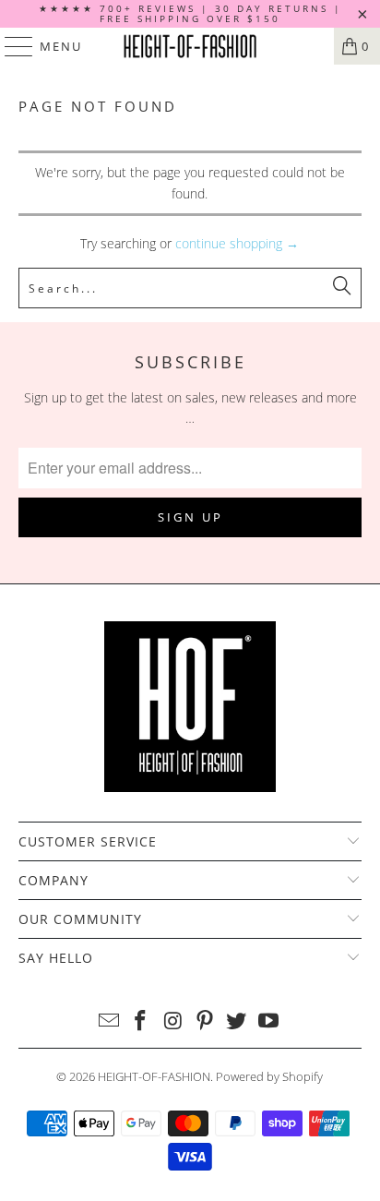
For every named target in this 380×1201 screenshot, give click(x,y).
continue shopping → (237, 243)
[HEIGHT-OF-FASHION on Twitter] (237, 1021)
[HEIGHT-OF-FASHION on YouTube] (269, 1021)
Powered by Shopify (269, 1076)
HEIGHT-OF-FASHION (154, 1076)
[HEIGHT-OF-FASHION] (190, 46)
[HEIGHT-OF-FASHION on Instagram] (173, 1021)
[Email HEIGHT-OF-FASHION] (109, 1021)
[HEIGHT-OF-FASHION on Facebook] (141, 1021)
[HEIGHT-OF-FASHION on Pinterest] (205, 1021)
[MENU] (10, 46)
